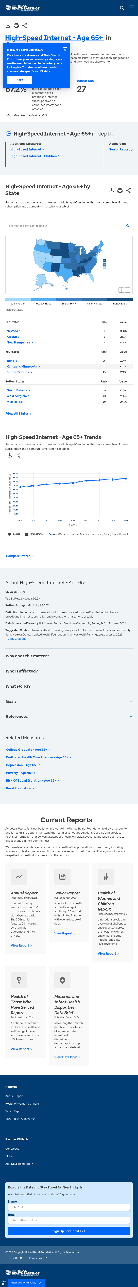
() (17, 639)
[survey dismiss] (40, 1282)
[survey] (4, 1282)
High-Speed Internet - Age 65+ (54, 37)
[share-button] (24, 26)
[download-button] (7, 26)
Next (19, 80)
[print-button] (16, 25)
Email (12, 1215)
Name (12, 1201)
